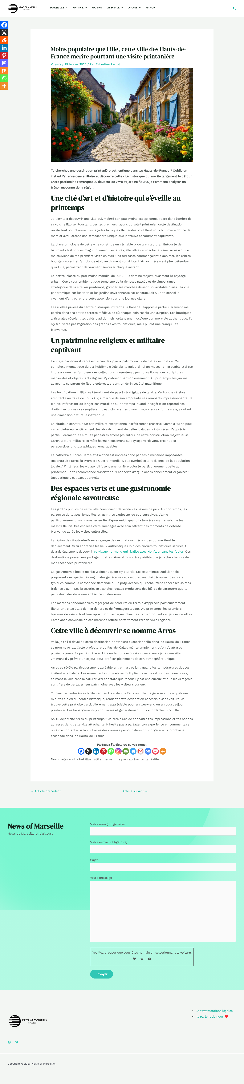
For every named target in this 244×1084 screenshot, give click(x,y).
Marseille (57, 7)
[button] (65, 7)
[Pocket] (155, 751)
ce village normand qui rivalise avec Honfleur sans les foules (139, 551)
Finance (77, 7)
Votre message (101, 878)
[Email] (125, 751)
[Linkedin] (96, 751)
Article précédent (46, 791)
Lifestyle (113, 7)
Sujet (94, 860)
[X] (88, 751)
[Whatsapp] (111, 751)
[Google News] (148, 751)
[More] (163, 751)
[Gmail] (140, 751)
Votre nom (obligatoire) (107, 824)
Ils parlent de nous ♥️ (212, 1016)
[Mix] (4, 70)
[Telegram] (133, 751)
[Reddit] (4, 40)
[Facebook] (81, 751)
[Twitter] (16, 1042)
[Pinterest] (103, 751)
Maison (97, 7)
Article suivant (135, 791)
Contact (202, 1011)
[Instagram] (118, 751)
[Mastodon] (4, 63)
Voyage (132, 7)
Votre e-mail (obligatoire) (108, 842)
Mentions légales (220, 1011)
